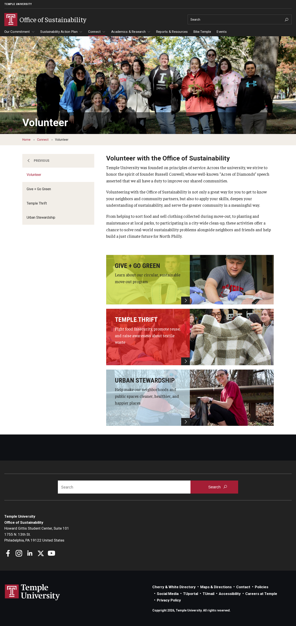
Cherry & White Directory (174, 587)
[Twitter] (40, 554)
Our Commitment (17, 32)
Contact (243, 587)
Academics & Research (128, 32)
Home (26, 139)
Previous (42, 160)
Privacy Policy (169, 600)
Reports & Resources (172, 32)
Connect (94, 32)
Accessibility (230, 593)
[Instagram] (19, 554)
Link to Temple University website (32, 592)
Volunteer (34, 175)
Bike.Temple (202, 32)
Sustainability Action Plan (59, 32)
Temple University (18, 4)
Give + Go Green (39, 189)
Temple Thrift (37, 203)
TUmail (208, 593)
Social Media (168, 593)
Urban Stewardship (41, 217)
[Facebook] (8, 554)
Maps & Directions (216, 587)
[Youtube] (51, 554)
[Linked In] (30, 554)
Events (222, 32)
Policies (261, 587)
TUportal (190, 593)
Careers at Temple (261, 593)
